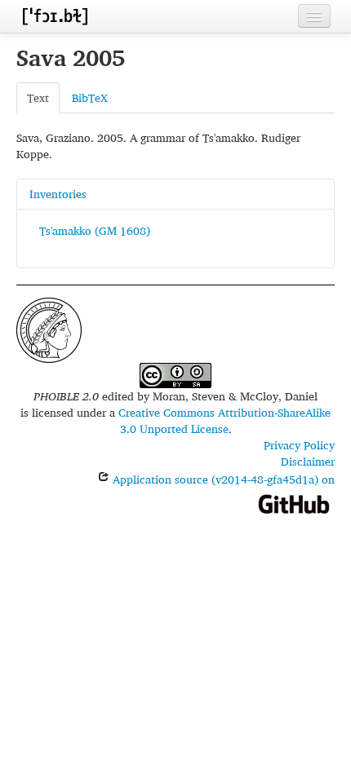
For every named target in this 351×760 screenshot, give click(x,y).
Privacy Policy (299, 444)
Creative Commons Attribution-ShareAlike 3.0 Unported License (224, 420)
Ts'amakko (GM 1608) (94, 230)
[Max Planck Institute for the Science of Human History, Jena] (49, 328)
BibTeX (90, 97)
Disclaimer (308, 461)
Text (38, 97)
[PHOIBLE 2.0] (54, 16)
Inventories (58, 193)
